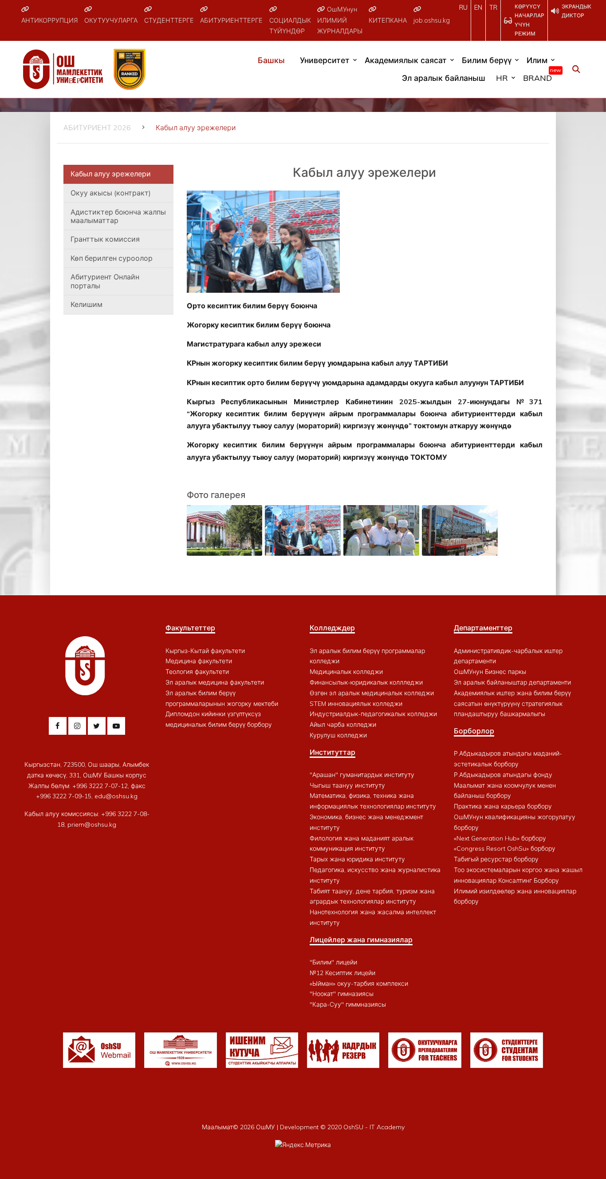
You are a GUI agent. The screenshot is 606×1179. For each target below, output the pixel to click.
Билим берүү (487, 60)
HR (502, 78)
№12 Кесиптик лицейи (342, 973)
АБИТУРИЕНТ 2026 (97, 127)
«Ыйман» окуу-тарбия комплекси (359, 984)
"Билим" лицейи (333, 962)
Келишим (86, 304)
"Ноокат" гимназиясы (342, 994)
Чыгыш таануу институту (347, 785)
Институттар (332, 752)
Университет (325, 60)
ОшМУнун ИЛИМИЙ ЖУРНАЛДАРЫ (339, 20)
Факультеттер (190, 627)
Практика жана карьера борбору (503, 806)
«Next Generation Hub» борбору (500, 838)
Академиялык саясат (406, 60)
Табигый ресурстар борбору (496, 859)
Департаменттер (483, 627)
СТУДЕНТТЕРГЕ (169, 20)
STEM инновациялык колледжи (356, 704)
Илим (537, 60)
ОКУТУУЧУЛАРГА (111, 20)
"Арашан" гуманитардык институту (362, 775)
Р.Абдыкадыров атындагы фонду (503, 775)
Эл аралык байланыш (443, 78)
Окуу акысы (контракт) (111, 192)
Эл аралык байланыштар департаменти (512, 682)
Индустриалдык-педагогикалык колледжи (373, 714)
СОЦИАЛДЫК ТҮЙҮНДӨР (290, 25)
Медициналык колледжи (346, 672)
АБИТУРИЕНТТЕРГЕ (231, 20)
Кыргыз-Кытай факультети (205, 651)
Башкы (271, 60)
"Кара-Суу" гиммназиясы (348, 1004)
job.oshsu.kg (431, 20)
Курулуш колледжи (338, 735)
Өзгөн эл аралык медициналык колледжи (372, 693)
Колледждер (332, 627)
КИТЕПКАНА (388, 20)
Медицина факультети (198, 661)
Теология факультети (197, 672)
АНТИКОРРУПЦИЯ (49, 20)
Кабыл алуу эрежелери (111, 173)
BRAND (539, 76)
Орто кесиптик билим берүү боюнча (252, 305)
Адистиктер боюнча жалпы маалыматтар (118, 216)
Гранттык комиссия (105, 239)
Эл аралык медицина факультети (214, 682)
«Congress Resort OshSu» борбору (504, 848)
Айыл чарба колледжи (343, 725)
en (478, 8)
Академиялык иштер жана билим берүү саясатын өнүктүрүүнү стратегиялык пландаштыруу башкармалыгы (512, 703)
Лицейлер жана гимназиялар (361, 939)
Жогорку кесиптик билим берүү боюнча (259, 324)
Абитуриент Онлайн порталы (105, 281)
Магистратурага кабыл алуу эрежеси (254, 343)
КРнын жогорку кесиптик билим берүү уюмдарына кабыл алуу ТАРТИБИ (317, 362)
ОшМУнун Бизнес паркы (490, 672)
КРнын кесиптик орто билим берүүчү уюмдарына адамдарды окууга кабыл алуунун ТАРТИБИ (355, 382)
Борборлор (474, 730)
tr (493, 8)
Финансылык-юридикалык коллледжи (366, 682)
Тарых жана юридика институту (357, 859)
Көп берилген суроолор (112, 258)
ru (463, 8)
